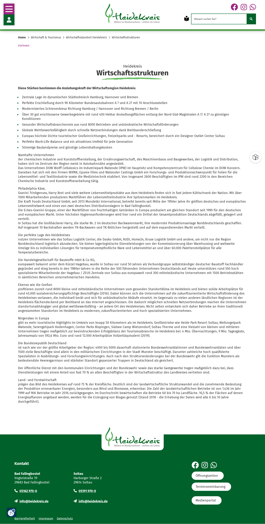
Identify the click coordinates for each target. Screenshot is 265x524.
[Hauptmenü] (9, 9)
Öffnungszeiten (207, 476)
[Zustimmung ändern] (11, 512)
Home (22, 37)
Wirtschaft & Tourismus (46, 37)
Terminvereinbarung (210, 487)
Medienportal (206, 500)
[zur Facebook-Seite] (234, 7)
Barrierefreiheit (24, 518)
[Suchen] (251, 19)
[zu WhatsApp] (253, 7)
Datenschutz (65, 518)
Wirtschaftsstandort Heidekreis (86, 37)
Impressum (46, 518)
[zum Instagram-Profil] (244, 7)
